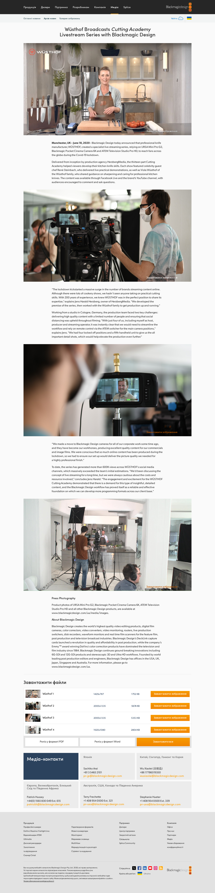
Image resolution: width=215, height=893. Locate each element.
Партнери (171, 835)
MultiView (75, 843)
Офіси (170, 827)
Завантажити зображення (161, 131)
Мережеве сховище (80, 839)
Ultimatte (28, 839)
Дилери (45, 7)
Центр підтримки (127, 831)
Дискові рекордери (32, 843)
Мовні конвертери (79, 831)
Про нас (170, 831)
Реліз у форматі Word (107, 741)
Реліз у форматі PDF (52, 741)
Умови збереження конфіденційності (39, 881)
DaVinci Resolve (36, 831)
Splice (127, 7)
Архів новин (50, 18)
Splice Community (127, 843)
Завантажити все (163, 741)
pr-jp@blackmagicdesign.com (102, 775)
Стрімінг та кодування (81, 851)
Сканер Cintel (30, 855)
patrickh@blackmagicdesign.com (48, 804)
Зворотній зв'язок (127, 835)
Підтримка (61, 7)
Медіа (114, 7)
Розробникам (81, 7)
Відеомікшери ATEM (32, 835)
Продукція (30, 7)
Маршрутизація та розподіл (84, 847)
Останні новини (32, 18)
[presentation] (28, 89)
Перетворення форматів (82, 827)
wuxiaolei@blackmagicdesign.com (162, 775)
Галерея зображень (69, 18)
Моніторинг (76, 835)
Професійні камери (32, 827)
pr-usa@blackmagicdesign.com (103, 804)
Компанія (100, 7)
